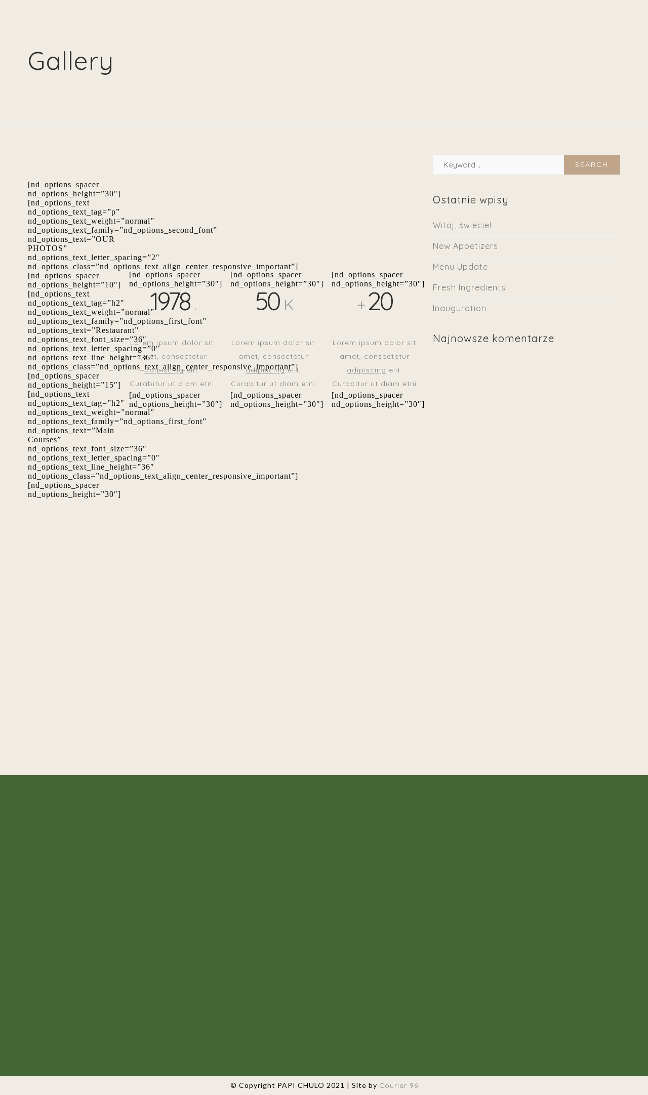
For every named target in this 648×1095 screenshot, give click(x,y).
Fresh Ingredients (469, 287)
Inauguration (460, 308)
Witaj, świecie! (462, 225)
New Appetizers (465, 246)
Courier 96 (398, 1085)
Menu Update (460, 267)
